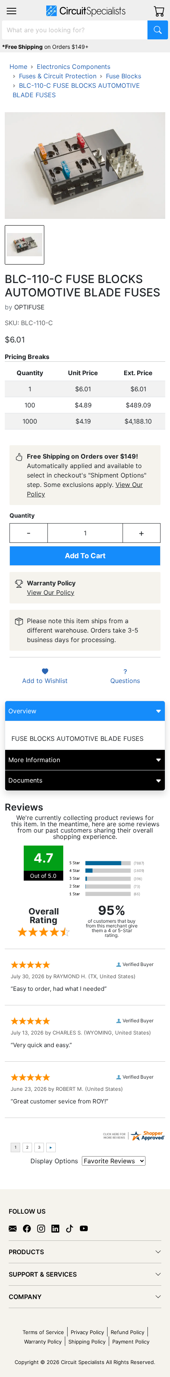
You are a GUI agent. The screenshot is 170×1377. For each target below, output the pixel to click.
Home (18, 66)
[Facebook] (30, 1228)
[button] (11, 11)
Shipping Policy (87, 1341)
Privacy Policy (87, 1332)
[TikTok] (73, 1228)
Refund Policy (127, 1332)
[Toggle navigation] (11, 11)
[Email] (16, 1228)
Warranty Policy (43, 1341)
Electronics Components (73, 66)
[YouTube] (87, 1228)
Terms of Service (43, 1332)
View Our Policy (50, 592)
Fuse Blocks (123, 76)
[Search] (157, 29)
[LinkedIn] (58, 1228)
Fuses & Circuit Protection (57, 76)
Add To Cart (85, 556)
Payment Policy (130, 1341)
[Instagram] (44, 1228)
